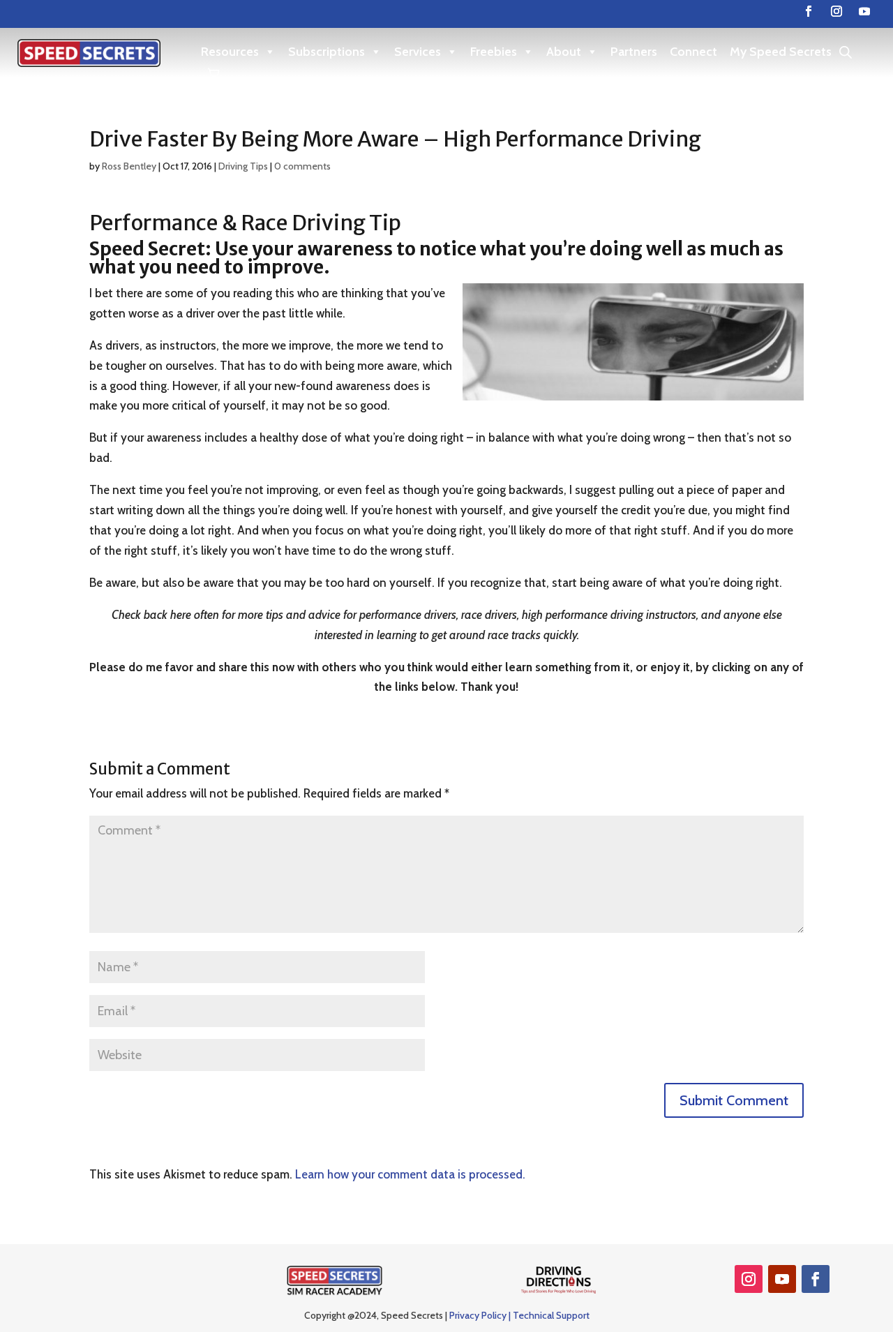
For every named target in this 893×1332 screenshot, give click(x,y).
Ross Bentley (129, 166)
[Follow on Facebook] (808, 11)
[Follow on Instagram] (836, 11)
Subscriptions (326, 51)
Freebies (493, 51)
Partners (633, 51)
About (563, 51)
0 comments (302, 166)
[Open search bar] (846, 52)
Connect (693, 51)
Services (417, 51)
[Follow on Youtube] (864, 11)
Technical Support (551, 1315)
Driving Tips (243, 166)
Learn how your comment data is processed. (410, 1174)
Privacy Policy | (481, 1315)
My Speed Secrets (781, 51)
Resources (230, 51)
